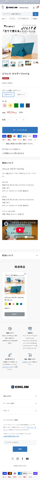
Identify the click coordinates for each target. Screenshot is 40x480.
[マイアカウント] (34, 7)
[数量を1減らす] (9, 119)
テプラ (13, 18)
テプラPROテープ (24, 18)
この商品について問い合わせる (13, 153)
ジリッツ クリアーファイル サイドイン (14, 299)
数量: (4, 120)
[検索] (35, 14)
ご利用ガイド (26, 362)
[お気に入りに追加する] (25, 273)
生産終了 (15, 314)
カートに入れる (20, 130)
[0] (37, 7)
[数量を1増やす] (23, 119)
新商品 (35, 18)
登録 (20, 449)
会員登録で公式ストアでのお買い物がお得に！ (20, 2)
